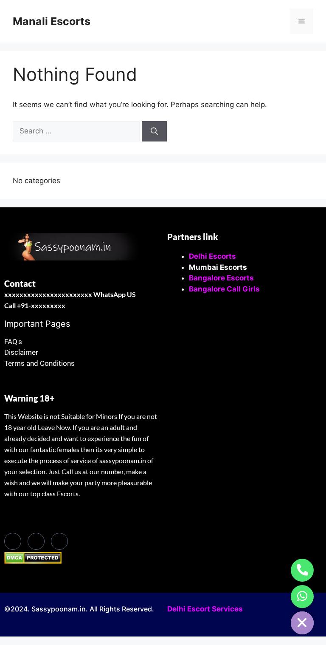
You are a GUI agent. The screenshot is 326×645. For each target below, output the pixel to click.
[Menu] (301, 21)
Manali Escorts (51, 21)
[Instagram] (59, 541)
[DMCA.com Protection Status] (33, 561)
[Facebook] (12, 541)
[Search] (154, 131)
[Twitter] (36, 541)
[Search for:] (77, 131)
